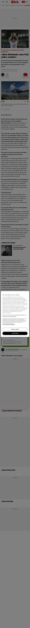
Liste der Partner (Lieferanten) (8, 324)
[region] (15, 314)
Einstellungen (15, 329)
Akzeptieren (15, 333)
